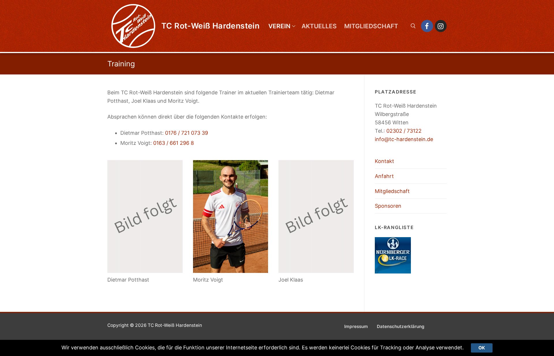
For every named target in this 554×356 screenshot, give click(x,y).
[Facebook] (427, 26)
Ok (481, 348)
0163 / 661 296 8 (173, 143)
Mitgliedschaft (392, 191)
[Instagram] (441, 26)
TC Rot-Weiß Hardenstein (210, 26)
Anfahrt (384, 176)
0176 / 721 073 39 (186, 133)
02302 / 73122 (404, 131)
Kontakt (384, 161)
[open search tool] (413, 26)
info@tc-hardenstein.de (404, 139)
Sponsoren (388, 206)
